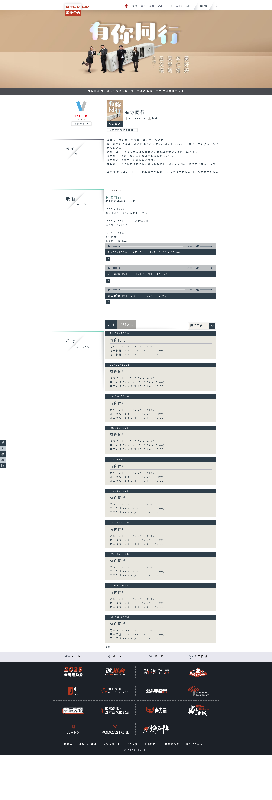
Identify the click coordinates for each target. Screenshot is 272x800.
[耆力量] (157, 710)
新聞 (150, 7)
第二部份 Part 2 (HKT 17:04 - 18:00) (137, 354)
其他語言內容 (195, 744)
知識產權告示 (112, 744)
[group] (197, 246)
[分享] (109, 656)
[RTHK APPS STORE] (73, 729)
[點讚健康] (157, 672)
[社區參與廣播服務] (198, 691)
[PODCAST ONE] (115, 729)
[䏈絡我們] (150, 656)
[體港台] (115, 672)
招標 (94, 744)
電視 (133, 7)
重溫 (169, 7)
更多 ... (108, 647)
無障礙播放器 (171, 744)
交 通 (76, 656)
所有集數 (115, 124)
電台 (142, 7)
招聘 (82, 744)
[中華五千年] (157, 729)
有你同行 (113, 198)
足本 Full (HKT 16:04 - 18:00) (133, 347)
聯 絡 (159, 656)
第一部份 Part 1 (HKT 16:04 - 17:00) (137, 350)
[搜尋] (217, 5)
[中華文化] (73, 710)
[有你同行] (107, 259)
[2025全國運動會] (73, 672)
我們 (186, 7)
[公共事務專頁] (157, 691)
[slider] (206, 246)
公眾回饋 (201, 656)
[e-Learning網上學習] (115, 691)
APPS (178, 7)
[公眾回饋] (190, 656)
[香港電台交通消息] (67, 656)
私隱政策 (151, 744)
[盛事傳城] (198, 710)
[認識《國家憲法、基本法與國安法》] (115, 710)
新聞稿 (69, 744)
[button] (109, 246)
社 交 (118, 656)
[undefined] (126, 6)
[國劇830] (73, 691)
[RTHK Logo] (75, 8)
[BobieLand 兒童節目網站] (198, 672)
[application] (159, 246)
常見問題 (133, 744)
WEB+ (160, 7)
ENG (201, 6)
